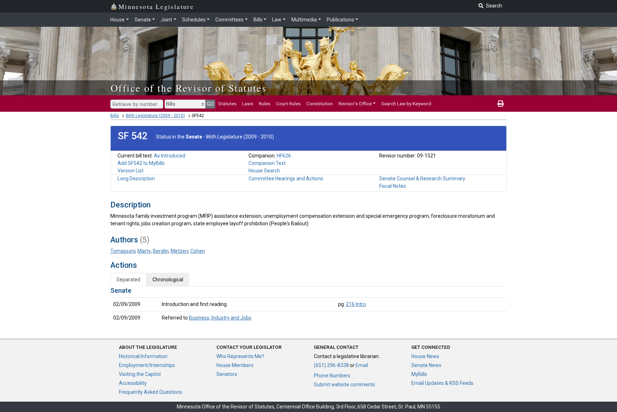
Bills (258, 19)
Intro (361, 304)
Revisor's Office (355, 103)
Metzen (179, 251)
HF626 (284, 156)
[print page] (501, 103)
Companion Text (267, 163)
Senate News (426, 365)
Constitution (319, 103)
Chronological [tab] (167, 279)
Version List (130, 171)
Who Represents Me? (240, 356)
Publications (340, 19)
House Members (235, 365)
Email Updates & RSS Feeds (442, 383)
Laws (247, 103)
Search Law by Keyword (406, 103)
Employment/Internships (147, 365)
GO (210, 104)
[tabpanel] (308, 306)
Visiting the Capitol (140, 374)
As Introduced (169, 156)
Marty (144, 251)
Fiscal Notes (392, 186)
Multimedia (304, 19)
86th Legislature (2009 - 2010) (155, 115)
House (117, 19)
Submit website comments (344, 384)
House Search (264, 171)
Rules (264, 103)
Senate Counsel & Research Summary (422, 178)
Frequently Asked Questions (150, 392)
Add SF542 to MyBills (141, 163)
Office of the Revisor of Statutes (189, 88)
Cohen (197, 251)
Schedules (194, 19)
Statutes (227, 103)
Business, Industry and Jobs (220, 318)
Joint (166, 19)
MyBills (419, 374)
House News (425, 356)
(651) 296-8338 (331, 365)
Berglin (161, 251)
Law (276, 19)
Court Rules (288, 103)
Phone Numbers (332, 375)
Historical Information (143, 356)
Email (362, 365)
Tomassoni (122, 251)
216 (350, 304)
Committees (229, 19)
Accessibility (133, 383)
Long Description (136, 178)
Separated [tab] (128, 279)
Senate (143, 19)
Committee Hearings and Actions (286, 178)
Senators (226, 374)
